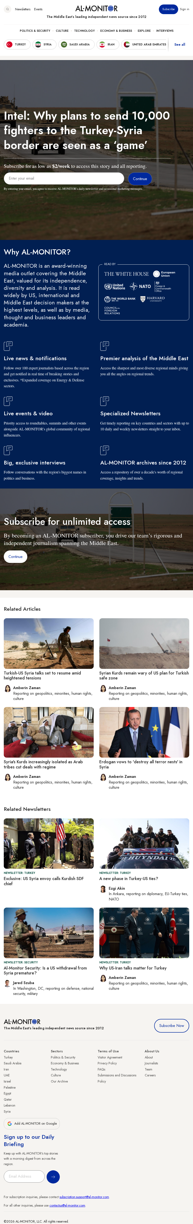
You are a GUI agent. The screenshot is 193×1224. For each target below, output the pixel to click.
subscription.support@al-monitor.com (84, 1197)
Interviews (164, 30)
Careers (150, 1075)
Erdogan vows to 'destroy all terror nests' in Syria (140, 764)
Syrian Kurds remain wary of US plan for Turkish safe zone (144, 675)
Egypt (7, 1093)
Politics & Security (35, 30)
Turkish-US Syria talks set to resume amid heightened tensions (42, 675)
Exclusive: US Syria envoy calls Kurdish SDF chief (44, 881)
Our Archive (59, 1081)
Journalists (151, 1063)
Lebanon (9, 1105)
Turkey (8, 1057)
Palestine (10, 1087)
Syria (7, 1111)
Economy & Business (116, 30)
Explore (144, 30)
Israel (7, 1081)
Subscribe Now (171, 1025)
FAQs (101, 1069)
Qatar (8, 1099)
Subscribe (168, 9)
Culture (62, 30)
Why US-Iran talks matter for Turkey (133, 968)
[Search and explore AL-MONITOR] (7, 9)
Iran (6, 1069)
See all (179, 44)
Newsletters (22, 9)
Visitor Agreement (110, 1057)
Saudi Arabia (12, 1063)
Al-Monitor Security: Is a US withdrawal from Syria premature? (45, 970)
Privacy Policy (107, 1063)
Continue (15, 556)
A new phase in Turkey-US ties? (128, 879)
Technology (84, 30)
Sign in (184, 9)
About (149, 1057)
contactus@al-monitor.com (67, 1205)
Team (148, 1069)
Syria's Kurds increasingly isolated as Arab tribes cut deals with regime (43, 764)
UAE (7, 1075)
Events (38, 9)
